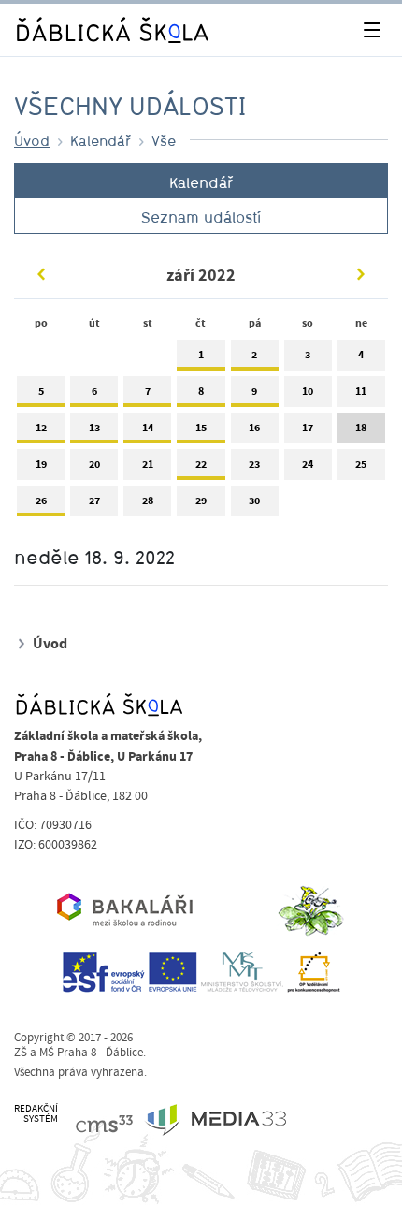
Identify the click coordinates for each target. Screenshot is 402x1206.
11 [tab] (360, 391)
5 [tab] (41, 391)
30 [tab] (254, 500)
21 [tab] (147, 464)
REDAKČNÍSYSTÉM (36, 1114)
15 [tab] (201, 427)
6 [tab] (94, 391)
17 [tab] (307, 427)
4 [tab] (361, 354)
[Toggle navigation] (371, 30)
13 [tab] (94, 427)
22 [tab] (201, 464)
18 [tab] (360, 427)
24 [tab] (307, 464)
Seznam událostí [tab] (201, 217)
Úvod (32, 140)
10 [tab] (307, 391)
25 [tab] (360, 464)
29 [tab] (201, 500)
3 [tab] (307, 354)
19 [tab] (41, 464)
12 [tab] (41, 427)
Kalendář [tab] (201, 182)
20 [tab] (94, 464)
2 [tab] (254, 354)
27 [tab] (94, 500)
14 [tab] (147, 427)
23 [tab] (254, 464)
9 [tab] (254, 391)
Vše (163, 140)
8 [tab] (201, 391)
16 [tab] (254, 427)
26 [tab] (41, 500)
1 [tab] (201, 354)
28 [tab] (147, 500)
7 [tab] (148, 391)
